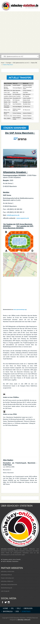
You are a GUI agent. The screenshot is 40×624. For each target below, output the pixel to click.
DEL (12, 608)
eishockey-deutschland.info (9, 584)
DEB (17, 611)
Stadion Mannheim (14, 127)
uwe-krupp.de (5, 591)
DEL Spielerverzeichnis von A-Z (21, 62)
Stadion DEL (34, 62)
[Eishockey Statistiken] (20, 5)
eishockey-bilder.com (7, 581)
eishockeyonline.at (6, 575)
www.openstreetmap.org (19, 309)
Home (2, 62)
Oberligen (27, 608)
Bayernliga (8, 611)
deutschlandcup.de (6, 588)
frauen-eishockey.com (7, 578)
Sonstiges (8, 62)
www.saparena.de (23, 218)
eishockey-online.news (7, 571)
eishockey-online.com (24, 620)
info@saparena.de (13, 215)
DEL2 (19, 608)
